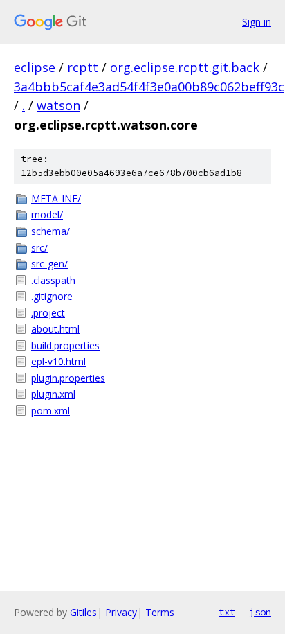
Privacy (121, 612)
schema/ (50, 231)
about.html (55, 328)
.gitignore (52, 296)
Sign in (256, 21)
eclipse (34, 67)
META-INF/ (56, 198)
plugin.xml (53, 393)
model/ (47, 214)
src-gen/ (49, 263)
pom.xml (50, 410)
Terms (159, 612)
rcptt (82, 67)
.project (48, 312)
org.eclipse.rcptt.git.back (184, 67)
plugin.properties (68, 378)
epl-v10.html (58, 361)
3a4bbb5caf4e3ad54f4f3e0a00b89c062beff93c (149, 86)
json (260, 612)
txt (227, 612)
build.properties (65, 345)
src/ (39, 247)
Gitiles (83, 612)
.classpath (53, 280)
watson (58, 105)
